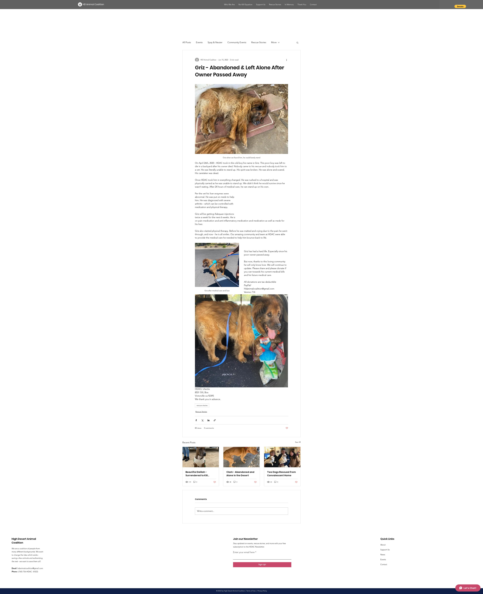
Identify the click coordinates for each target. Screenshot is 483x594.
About (383, 545)
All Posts (186, 42)
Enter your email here (244, 552)
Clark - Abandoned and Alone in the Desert (240, 473)
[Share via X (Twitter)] (202, 420)
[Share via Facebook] (196, 420)
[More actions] (286, 59)
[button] (313, 4)
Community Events (236, 42)
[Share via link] (214, 420)
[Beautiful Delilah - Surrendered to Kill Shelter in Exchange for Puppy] (201, 457)
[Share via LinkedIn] (208, 420)
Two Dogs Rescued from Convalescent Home (281, 473)
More (274, 42)
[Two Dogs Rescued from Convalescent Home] (282, 457)
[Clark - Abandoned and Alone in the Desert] (241, 457)
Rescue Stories (258, 42)
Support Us (385, 549)
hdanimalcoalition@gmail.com (30, 568)
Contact (383, 564)
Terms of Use (251, 591)
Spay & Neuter (215, 42)
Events (199, 42)
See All (298, 442)
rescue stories (202, 405)
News (382, 554)
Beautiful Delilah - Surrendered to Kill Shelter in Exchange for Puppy (199, 473)
